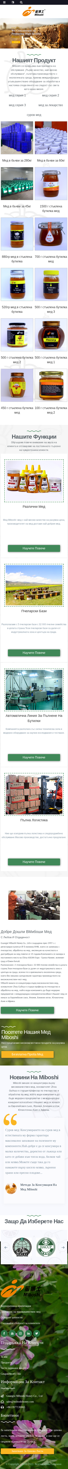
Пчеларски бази (34, 611)
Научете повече (34, 548)
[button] (5, 1247)
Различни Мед (34, 507)
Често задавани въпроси (14, 1368)
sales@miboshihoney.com (20, 1401)
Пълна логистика (34, 820)
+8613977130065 (15, 1407)
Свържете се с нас (11, 1373)
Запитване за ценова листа (27, 1451)
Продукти (6, 1362)
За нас (4, 1356)
